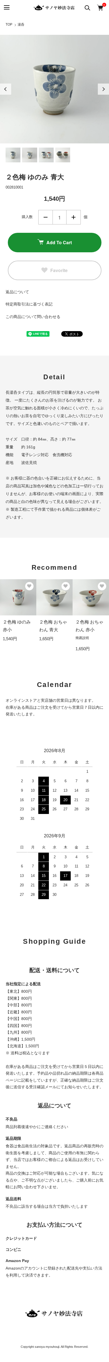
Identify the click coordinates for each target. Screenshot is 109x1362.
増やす (73, 217)
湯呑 (21, 24)
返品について (17, 292)
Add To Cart (59, 242)
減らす (46, 217)
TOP (9, 24)
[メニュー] (6, 7)
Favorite (59, 270)
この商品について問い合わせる (33, 316)
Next (103, 89)
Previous (5, 89)
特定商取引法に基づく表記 (29, 304)
